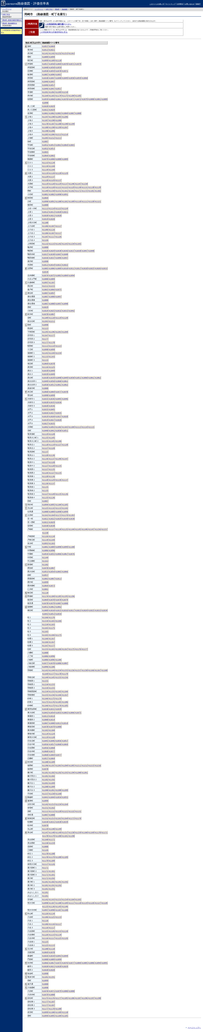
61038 (45, 78)
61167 (45, 335)
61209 (58, 92)
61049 (65, 78)
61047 (52, 78)
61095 (52, 504)
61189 (65, 857)
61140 (52, 829)
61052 (45, 145)
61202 (52, 92)
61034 (45, 272)
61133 (45, 162)
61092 (45, 427)
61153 (65, 53)
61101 (65, 201)
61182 (98, 191)
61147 (78, 184)
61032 (58, 311)
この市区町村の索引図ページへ (58, 24)
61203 (45, 321)
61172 (85, 191)
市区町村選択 (9, 24)
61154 (71, 244)
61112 (52, 811)
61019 (45, 219)
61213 (58, 134)
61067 (65, 554)
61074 (45, 275)
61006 (52, 268)
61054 (45, 554)
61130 (78, 187)
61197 (45, 117)
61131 (85, 187)
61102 (58, 427)
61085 (85, 963)
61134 (52, 162)
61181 (91, 191)
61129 (65, 173)
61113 (45, 208)
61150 (52, 191)
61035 (45, 399)
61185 (78, 95)
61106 (45, 226)
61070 (65, 64)
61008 (78, 113)
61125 (52, 367)
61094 (71, 275)
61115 (91, 427)
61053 (52, 145)
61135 (45, 437)
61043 (45, 614)
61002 (52, 113)
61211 (45, 286)
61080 (91, 99)
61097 (58, 74)
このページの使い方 (156, 4)
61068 (45, 392)
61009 (58, 268)
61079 (78, 64)
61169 (45, 674)
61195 (45, 332)
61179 (65, 674)
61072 (78, 99)
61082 (52, 194)
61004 (65, 113)
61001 (45, 113)
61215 (52, 286)
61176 (52, 617)
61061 (58, 99)
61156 (98, 529)
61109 (52, 60)
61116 (52, 229)
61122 (65, 187)
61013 (45, 50)
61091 (65, 194)
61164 (45, 95)
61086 (45, 550)
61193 (65, 772)
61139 (98, 187)
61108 (45, 222)
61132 (45, 244)
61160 (85, 832)
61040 (45, 430)
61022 (65, 265)
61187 (45, 120)
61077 (58, 392)
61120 (52, 173)
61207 (65, 127)
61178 (45, 124)
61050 (71, 378)
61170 (98, 832)
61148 (52, 832)
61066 (52, 289)
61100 (58, 201)
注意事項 (180, 4)
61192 (58, 772)
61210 (65, 92)
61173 (58, 515)
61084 (65, 275)
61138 (91, 187)
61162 (71, 191)
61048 (45, 67)
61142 (52, 53)
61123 (58, 208)
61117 (58, 226)
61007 (71, 113)
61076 (71, 554)
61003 (58, 113)
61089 (45, 57)
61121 (58, 187)
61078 (45, 314)
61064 (65, 145)
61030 (58, 251)
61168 (104, 670)
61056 (58, 741)
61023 (78, 610)
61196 (52, 332)
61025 (91, 268)
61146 (71, 184)
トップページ (39, 9)
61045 (58, 399)
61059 (58, 67)
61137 (52, 177)
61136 (52, 455)
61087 (45, 74)
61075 (52, 275)
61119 (45, 173)
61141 (45, 53)
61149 (45, 191)
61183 (71, 515)
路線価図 (64, 9)
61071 (71, 64)
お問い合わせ (189, 4)
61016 (65, 610)
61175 (65, 95)
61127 (58, 444)
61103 (65, 427)
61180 (58, 836)
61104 (71, 427)
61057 (45, 46)
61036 (65, 251)
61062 (98, 378)
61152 (58, 53)
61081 (98, 99)
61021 (52, 50)
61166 (45, 617)
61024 (45, 311)
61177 (52, 335)
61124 (65, 208)
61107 (52, 226)
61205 (58, 117)
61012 (45, 212)
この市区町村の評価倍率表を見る (11, 31)
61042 (71, 311)
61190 (71, 836)
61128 (58, 173)
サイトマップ (170, 4)
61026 (98, 268)
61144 (52, 166)
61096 (52, 74)
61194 (71, 772)
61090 (45, 103)
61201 (45, 92)
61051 (78, 378)
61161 (65, 191)
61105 (65, 504)
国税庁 (198, 4)
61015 (58, 610)
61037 (71, 251)
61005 (45, 268)
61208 (45, 786)
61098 (45, 261)
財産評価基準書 (27, 4)
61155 (45, 649)
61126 (58, 236)
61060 (85, 78)
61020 (58, 212)
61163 (71, 53)
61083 (58, 275)
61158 (85, 184)
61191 (58, 882)
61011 (71, 268)
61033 (104, 268)
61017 (78, 268)
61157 (104, 529)
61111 (85, 201)
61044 (52, 797)
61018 (85, 268)
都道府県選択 (7, 16)
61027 (52, 413)
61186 (65, 702)
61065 (71, 145)
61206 (65, 117)
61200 (78, 772)
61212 (52, 138)
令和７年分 (49, 9)
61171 (78, 191)
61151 (58, 191)
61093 (52, 427)
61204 (65, 332)
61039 (45, 370)
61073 (52, 586)
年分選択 (7, 10)
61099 (52, 57)
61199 (71, 124)
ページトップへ (194, 1028)
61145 (52, 437)
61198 (52, 117)
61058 (52, 64)
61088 (58, 159)
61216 (98, 765)
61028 (45, 106)
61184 (71, 95)
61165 (52, 95)
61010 (65, 268)
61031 (52, 709)
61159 (78, 832)
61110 (58, 60)
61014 (52, 265)
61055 (52, 554)
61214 (65, 134)
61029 (52, 106)
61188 (58, 124)
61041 (52, 430)
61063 (58, 145)
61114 (52, 208)
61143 (65, 244)
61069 (52, 46)
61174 (58, 95)
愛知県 (57, 9)
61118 (45, 444)
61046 (45, 81)
